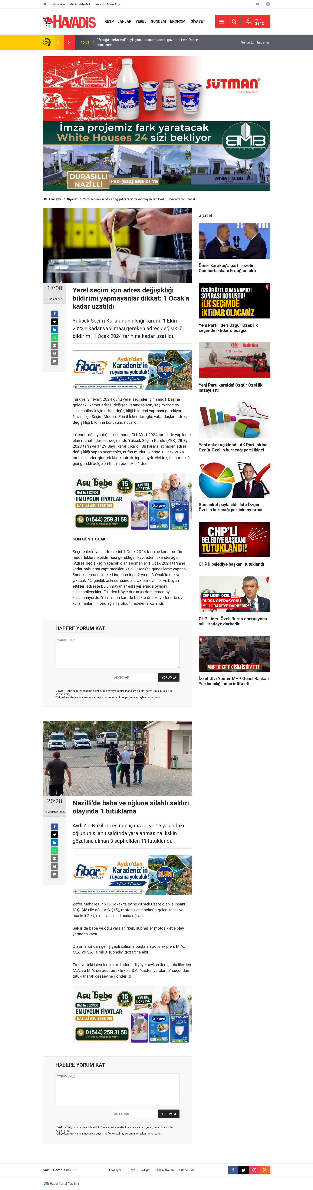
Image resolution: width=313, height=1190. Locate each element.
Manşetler (59, 4)
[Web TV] (257, 4)
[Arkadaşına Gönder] (54, 345)
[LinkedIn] (54, 329)
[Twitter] (54, 321)
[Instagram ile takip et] (254, 1170)
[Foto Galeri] (268, 4)
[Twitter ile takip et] (243, 1170)
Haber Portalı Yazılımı (64, 1183)
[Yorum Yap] (54, 361)
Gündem (158, 21)
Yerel (141, 21)
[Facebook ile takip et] (233, 1170)
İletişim (146, 1170)
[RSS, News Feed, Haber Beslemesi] (265, 1170)
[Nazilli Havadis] (69, 21)
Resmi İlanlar (118, 21)
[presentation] (58, 42)
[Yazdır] (54, 353)
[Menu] (221, 22)
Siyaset (198, 21)
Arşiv (98, 4)
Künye (131, 1170)
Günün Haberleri (80, 4)
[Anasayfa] (45, 4)
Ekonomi (178, 21)
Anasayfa (55, 199)
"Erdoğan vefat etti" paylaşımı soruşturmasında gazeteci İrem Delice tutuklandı (147, 42)
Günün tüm (255, 42)
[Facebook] (54, 314)
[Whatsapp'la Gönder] (54, 337)
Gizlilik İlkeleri (165, 1170)
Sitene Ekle (113, 4)
